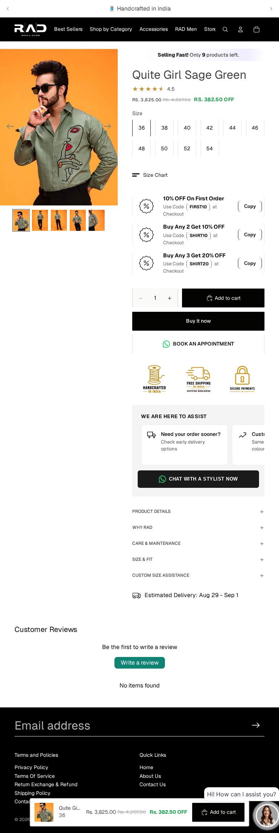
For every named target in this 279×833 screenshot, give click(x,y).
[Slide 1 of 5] (21, 220)
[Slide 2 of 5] (40, 220)
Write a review (140, 662)
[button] (149, 175)
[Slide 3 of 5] (59, 220)
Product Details (151, 511)
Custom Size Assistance (160, 575)
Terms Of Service (35, 776)
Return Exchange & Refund (46, 784)
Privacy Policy (31, 767)
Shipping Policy (32, 793)
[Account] (240, 29)
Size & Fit (142, 559)
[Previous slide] (8, 9)
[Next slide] (271, 9)
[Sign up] (255, 725)
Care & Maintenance (156, 543)
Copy (250, 206)
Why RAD (142, 527)
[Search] (225, 29)
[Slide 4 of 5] (78, 220)
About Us (150, 776)
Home (146, 767)
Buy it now (198, 321)
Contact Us (153, 784)
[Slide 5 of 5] (97, 220)
